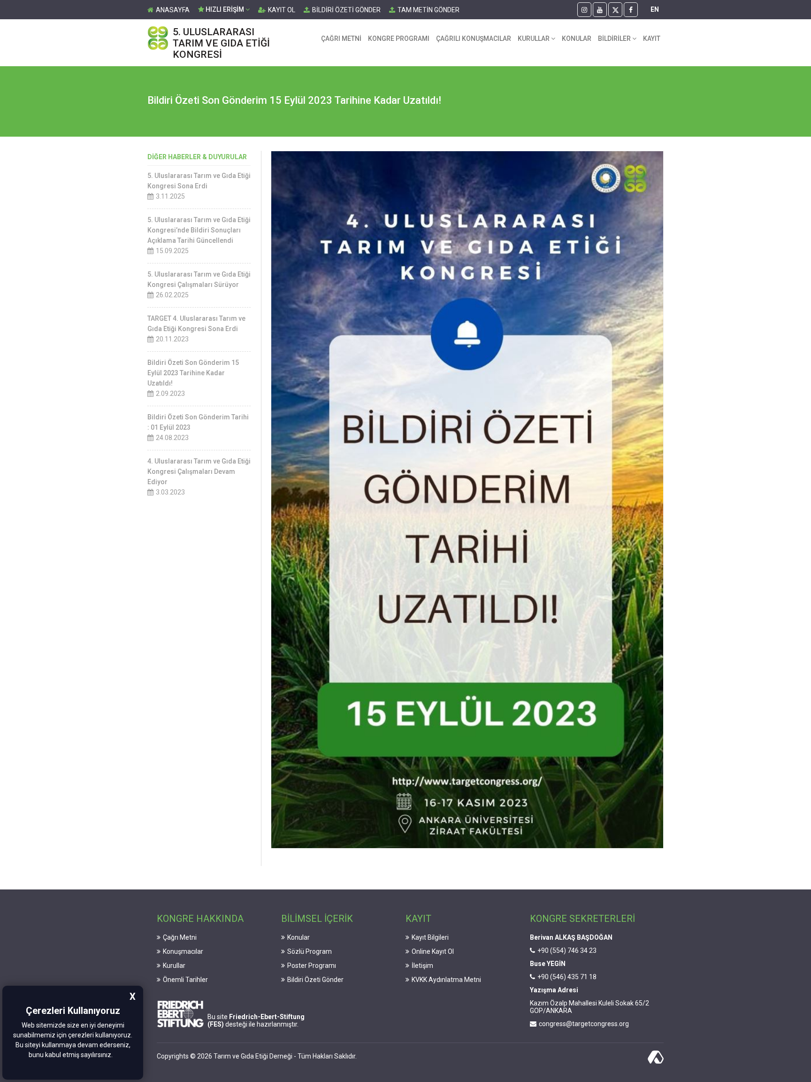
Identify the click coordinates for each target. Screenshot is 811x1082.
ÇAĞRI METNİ (341, 38)
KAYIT (651, 38)
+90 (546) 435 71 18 (567, 977)
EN (654, 9)
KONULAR (576, 38)
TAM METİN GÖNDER (428, 10)
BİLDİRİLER (615, 38)
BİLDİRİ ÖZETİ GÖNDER (346, 10)
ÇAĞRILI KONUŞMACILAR (473, 38)
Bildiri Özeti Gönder (315, 979)
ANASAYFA (173, 10)
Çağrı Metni (180, 937)
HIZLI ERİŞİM (224, 9)
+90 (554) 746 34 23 (567, 950)
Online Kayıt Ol (433, 951)
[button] (115, 1055)
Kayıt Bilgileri (430, 937)
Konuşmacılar (183, 951)
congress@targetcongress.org (584, 1024)
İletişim (422, 965)
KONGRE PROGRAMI (398, 38)
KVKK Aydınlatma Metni (446, 979)
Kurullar (174, 965)
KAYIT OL (281, 10)
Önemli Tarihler (185, 979)
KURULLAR (534, 38)
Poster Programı (311, 965)
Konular (298, 937)
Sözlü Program (309, 951)
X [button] (133, 996)
